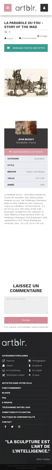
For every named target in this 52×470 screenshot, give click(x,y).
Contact (7, 422)
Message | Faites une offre (28, 48)
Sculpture (37, 365)
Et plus (35, 375)
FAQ (4, 398)
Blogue (6, 393)
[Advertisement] (26, 251)
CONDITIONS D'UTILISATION (16, 412)
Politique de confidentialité (18, 417)
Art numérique (13, 370)
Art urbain (37, 370)
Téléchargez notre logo (16, 407)
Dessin (9, 365)
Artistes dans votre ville (17, 383)
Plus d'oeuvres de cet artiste (27, 152)
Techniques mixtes (15, 375)
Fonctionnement (11, 388)
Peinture (10, 360)
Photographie (38, 360)
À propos (7, 402)
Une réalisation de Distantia (26, 468)
